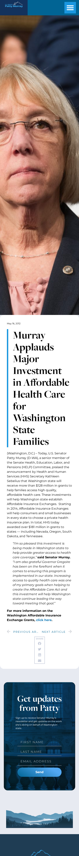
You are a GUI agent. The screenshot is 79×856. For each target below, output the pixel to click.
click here (44, 620)
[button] (70, 7)
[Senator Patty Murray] (14, 8)
